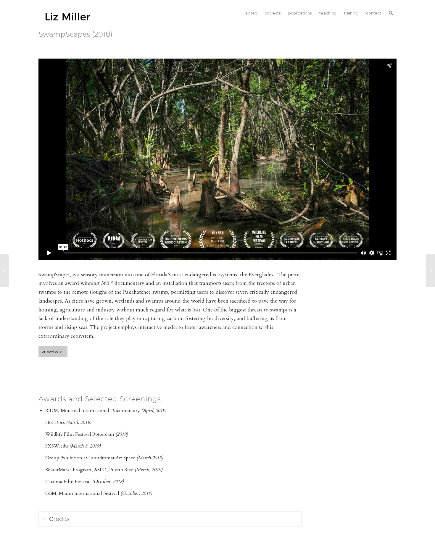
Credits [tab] (59, 518)
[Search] (391, 13)
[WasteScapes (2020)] (430, 270)
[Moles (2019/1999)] (4, 270)
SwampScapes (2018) (75, 34)
